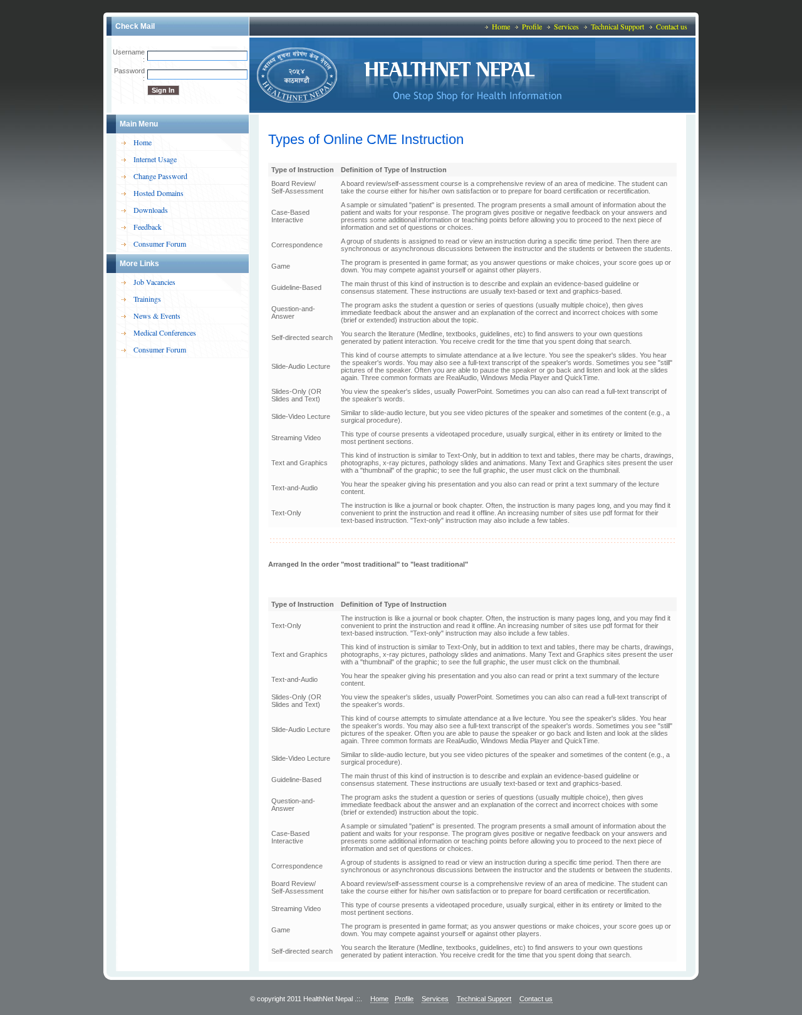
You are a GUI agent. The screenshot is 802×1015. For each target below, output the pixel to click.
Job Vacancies (154, 282)
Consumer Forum (159, 244)
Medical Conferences (164, 332)
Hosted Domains (158, 193)
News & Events (156, 316)
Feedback (147, 227)
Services (566, 26)
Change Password (160, 176)
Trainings (147, 299)
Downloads (150, 210)
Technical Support (617, 26)
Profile (532, 26)
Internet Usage (155, 159)
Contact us (671, 26)
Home (501, 26)
